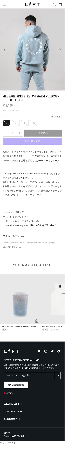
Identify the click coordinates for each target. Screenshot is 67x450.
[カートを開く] (60, 4)
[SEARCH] (54, 4)
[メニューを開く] (4, 4)
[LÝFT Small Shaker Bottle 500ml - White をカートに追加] (36, 321)
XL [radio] (34, 123)
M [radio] (16, 123)
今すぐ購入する (32, 141)
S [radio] (6, 123)
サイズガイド (56, 117)
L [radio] (24, 123)
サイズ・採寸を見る (13, 235)
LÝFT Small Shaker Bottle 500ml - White (19, 327)
